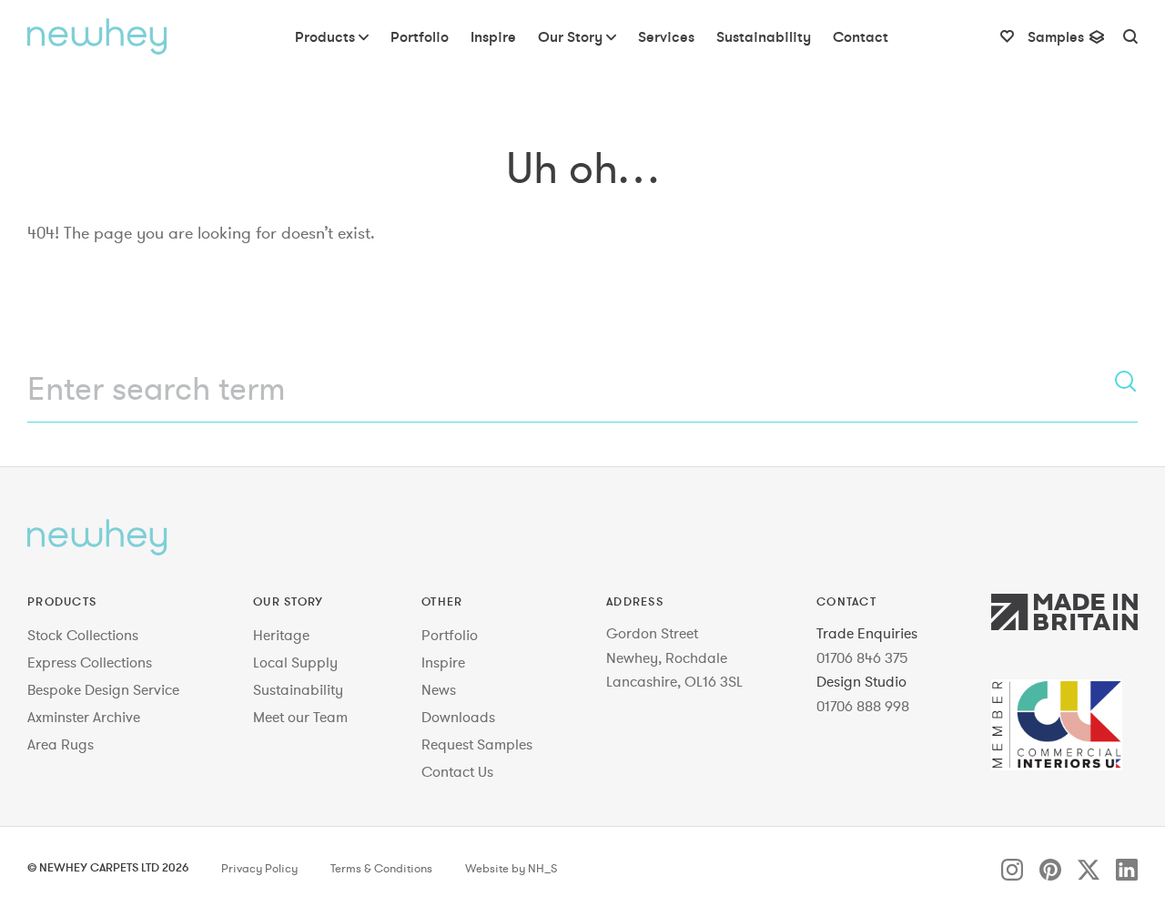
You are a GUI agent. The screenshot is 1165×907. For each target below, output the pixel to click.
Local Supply (295, 662)
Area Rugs (60, 744)
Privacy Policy (259, 868)
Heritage (281, 635)
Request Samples (476, 744)
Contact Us (457, 771)
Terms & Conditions (381, 868)
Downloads (458, 717)
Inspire (443, 662)
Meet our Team (300, 717)
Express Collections (89, 662)
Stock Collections (82, 635)
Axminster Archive (83, 717)
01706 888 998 (862, 706)
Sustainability (298, 689)
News (438, 689)
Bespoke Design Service (103, 689)
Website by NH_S (511, 868)
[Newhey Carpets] (97, 36)
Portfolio (449, 635)
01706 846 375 (862, 657)
